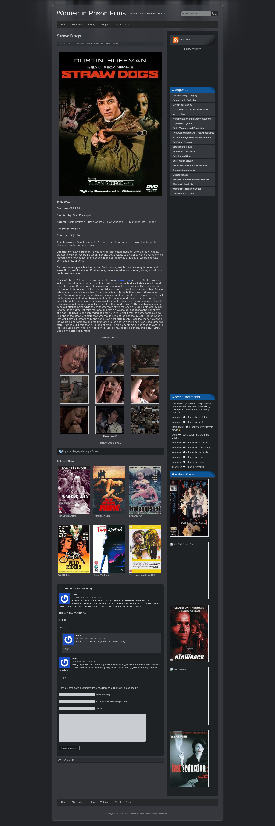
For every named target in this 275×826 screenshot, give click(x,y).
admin (78, 635)
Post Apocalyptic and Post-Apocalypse (193, 133)
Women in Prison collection (187, 188)
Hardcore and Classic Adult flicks (190, 109)
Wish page (105, 24)
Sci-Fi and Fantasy (182, 142)
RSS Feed (184, 39)
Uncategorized (180, 174)
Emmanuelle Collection (185, 100)
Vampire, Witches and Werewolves (191, 179)
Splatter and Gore (182, 156)
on (92, 598)
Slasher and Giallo (182, 147)
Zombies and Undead (184, 193)
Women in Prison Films (91, 13)
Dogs (65, 451)
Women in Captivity (183, 184)
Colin (74, 594)
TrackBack (66, 760)
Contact (129, 24)
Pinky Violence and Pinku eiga (188, 128)
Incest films (179, 114)
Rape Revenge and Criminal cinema (102, 43)
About (118, 24)
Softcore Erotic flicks (184, 151)
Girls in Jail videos (182, 105)
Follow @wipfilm (192, 49)
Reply (63, 627)
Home (64, 24)
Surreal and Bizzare (183, 160)
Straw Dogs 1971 (110, 442)
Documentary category (185, 95)
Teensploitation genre (184, 170)
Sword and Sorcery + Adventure (190, 165)
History (91, 24)
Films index (77, 24)
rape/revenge (84, 451)
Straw (95, 451)
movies (72, 451)
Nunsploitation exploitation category (192, 119)
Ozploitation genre (182, 123)
